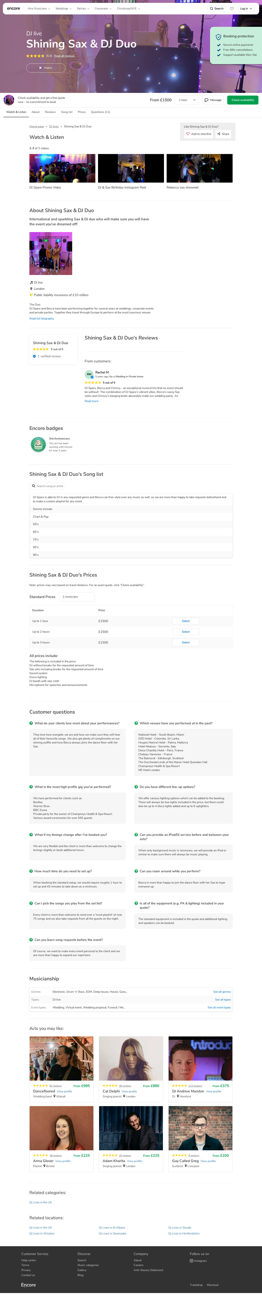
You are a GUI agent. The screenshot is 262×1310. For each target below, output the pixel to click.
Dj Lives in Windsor (42, 1233)
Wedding (58, 1007)
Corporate (101, 8)
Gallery (82, 1270)
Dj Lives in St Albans (112, 1228)
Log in (244, 8)
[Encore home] (13, 8)
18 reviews (56, 1155)
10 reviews (125, 1155)
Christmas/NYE (127, 8)
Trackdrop (196, 1285)
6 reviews (194, 1155)
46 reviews (125, 1086)
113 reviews (195, 1086)
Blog (80, 1275)
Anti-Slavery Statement (148, 1270)
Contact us (28, 1275)
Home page (36, 126)
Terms (25, 1265)
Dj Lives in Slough (179, 1228)
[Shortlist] (232, 8)
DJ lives (54, 126)
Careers (138, 1265)
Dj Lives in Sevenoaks (112, 1233)
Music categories (88, 1265)
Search (219, 8)
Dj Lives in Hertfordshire (183, 1233)
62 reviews (56, 1086)
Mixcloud (212, 1285)
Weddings (62, 8)
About (138, 1260)
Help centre (28, 1260)
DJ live (57, 1000)
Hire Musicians (37, 8)
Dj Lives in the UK (40, 1202)
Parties (81, 8)
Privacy (26, 1270)
